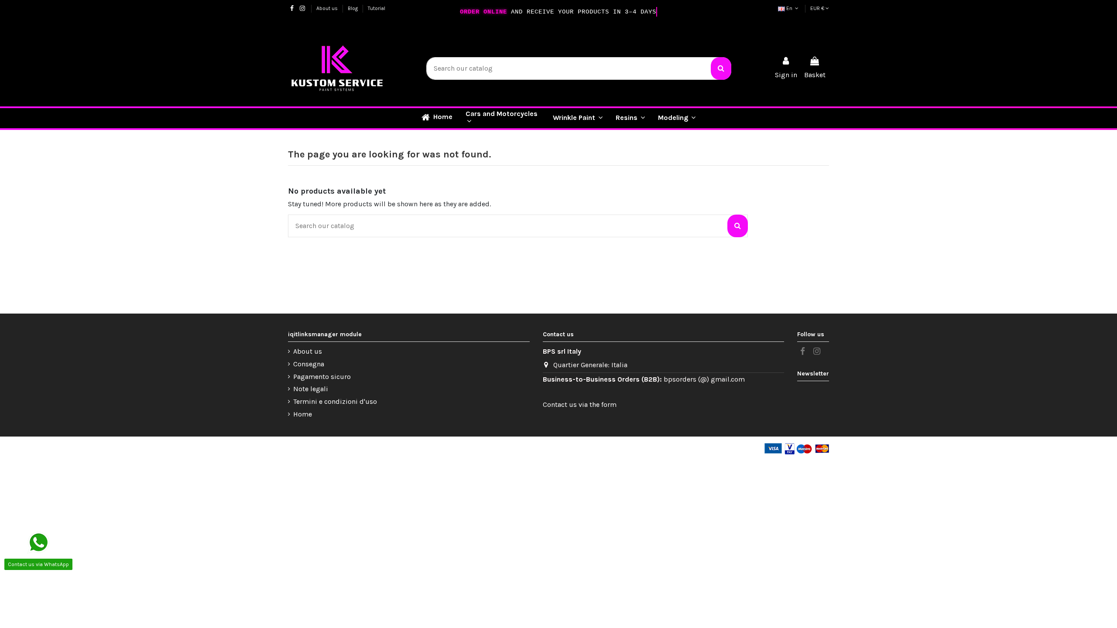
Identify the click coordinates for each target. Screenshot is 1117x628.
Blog (353, 8)
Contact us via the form (580, 404)
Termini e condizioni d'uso (335, 401)
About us (327, 8)
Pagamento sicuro (322, 376)
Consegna (308, 364)
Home (302, 414)
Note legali (310, 389)
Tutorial (376, 8)
